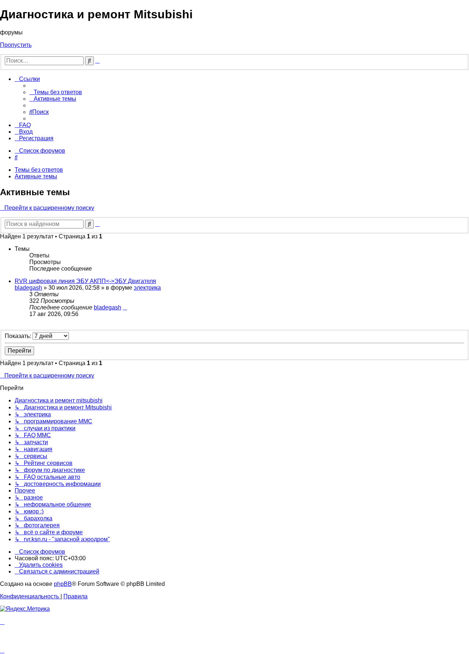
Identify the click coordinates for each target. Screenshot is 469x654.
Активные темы (36, 176)
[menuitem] (55, 92)
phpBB (63, 584)
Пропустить (16, 45)
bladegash (28, 288)
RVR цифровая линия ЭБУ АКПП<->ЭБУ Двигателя (85, 281)
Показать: (19, 336)
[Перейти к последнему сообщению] (125, 307)
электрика (147, 288)
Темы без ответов (39, 170)
